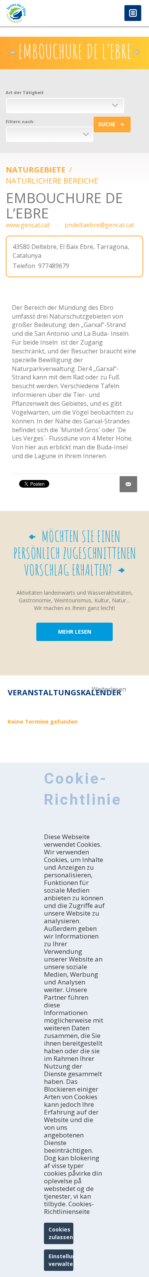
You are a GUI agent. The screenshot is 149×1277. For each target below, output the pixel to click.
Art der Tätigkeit (25, 92)
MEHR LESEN (74, 631)
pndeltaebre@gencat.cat (99, 225)
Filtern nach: (20, 121)
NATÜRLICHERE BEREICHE (52, 181)
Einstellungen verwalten (61, 1260)
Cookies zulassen (61, 1233)
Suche (106, 124)
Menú (132, 13)
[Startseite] (37, 13)
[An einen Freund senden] (128, 484)
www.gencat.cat (28, 225)
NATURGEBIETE (36, 169)
